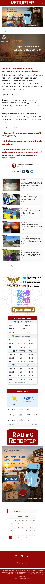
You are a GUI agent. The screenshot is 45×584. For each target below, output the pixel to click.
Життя (23, 180)
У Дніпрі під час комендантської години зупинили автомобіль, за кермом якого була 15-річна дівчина (31, 183)
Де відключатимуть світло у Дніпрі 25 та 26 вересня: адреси (31, 225)
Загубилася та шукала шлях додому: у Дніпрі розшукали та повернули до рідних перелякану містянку (31, 254)
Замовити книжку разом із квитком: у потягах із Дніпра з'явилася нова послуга (30, 198)
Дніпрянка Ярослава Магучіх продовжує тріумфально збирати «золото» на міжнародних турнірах (30, 212)
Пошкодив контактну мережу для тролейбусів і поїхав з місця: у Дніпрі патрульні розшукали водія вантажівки (31, 240)
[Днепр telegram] (22, 555)
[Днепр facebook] (16, 555)
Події (6, 31)
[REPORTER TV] (28, 555)
